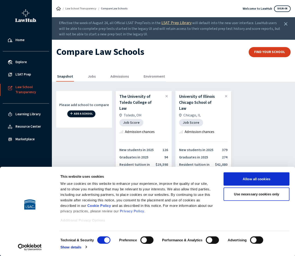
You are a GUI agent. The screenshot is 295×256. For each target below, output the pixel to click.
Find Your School (269, 52)
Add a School (83, 114)
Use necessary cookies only (256, 194)
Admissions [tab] (119, 76)
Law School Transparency (80, 9)
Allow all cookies (256, 179)
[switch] (146, 240)
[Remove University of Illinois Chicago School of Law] (226, 96)
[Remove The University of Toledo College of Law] (166, 96)
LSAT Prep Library (176, 23)
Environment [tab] (154, 76)
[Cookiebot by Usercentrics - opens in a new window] (30, 247)
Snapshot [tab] (65, 76)
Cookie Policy (99, 206)
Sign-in (282, 9)
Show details (70, 247)
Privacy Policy (132, 211)
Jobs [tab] (92, 76)
